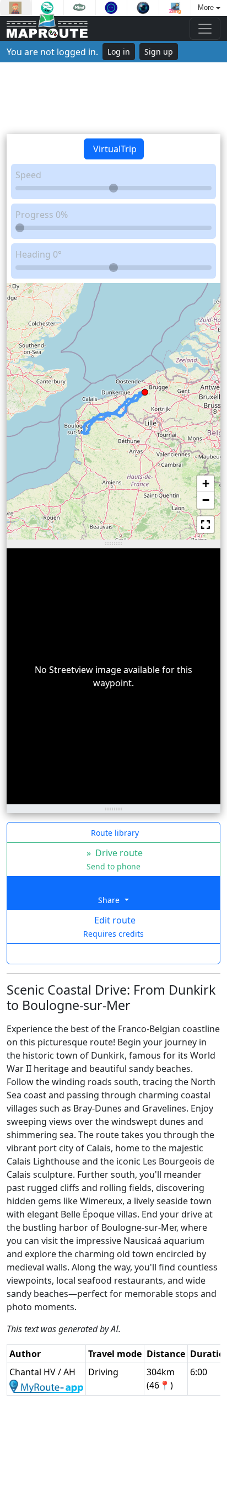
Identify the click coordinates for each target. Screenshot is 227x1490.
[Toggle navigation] (205, 29)
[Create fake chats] (47, 7)
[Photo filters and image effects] (142, 7)
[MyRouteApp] (46, 1385)
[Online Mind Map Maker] (79, 7)
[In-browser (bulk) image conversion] (174, 7)
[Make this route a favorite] (113, 953)
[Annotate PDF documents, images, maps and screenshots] (111, 7)
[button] (145, 390)
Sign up (158, 51)
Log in (118, 51)
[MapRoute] (47, 28)
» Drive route (113, 859)
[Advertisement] (113, 98)
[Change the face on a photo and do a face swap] (15, 7)
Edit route (113, 926)
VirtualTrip (114, 149)
